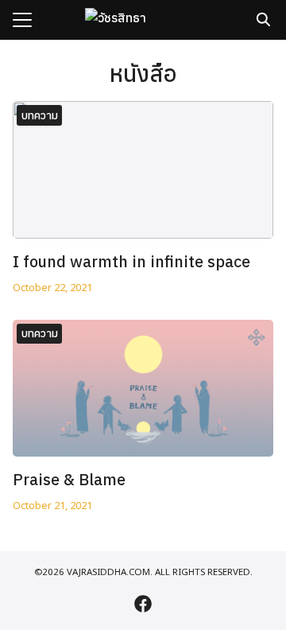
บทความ (39, 115)
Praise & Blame (69, 479)
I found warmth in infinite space (131, 261)
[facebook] (143, 603)
